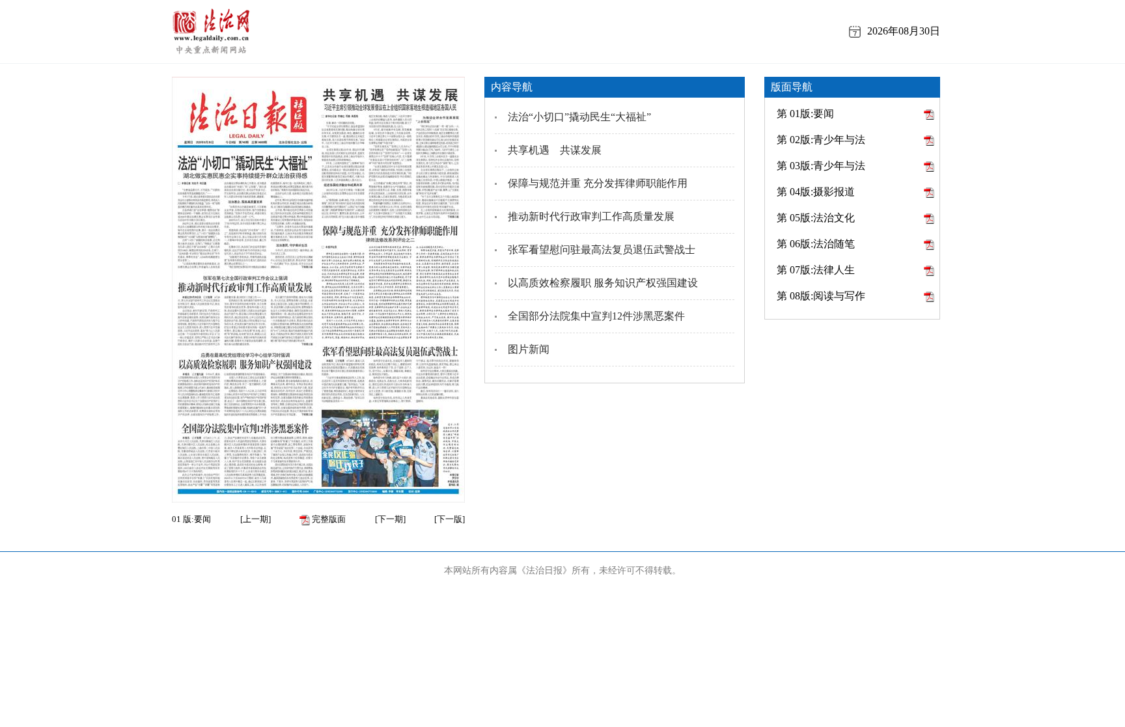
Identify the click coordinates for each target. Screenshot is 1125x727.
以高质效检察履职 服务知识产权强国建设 (603, 282)
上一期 (255, 519)
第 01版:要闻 (805, 113)
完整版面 (328, 519)
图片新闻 (528, 349)
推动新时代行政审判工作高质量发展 (591, 216)
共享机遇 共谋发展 (555, 150)
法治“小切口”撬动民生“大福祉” (579, 116)
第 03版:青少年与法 (821, 165)
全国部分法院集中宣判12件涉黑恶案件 (596, 316)
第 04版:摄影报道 (816, 191)
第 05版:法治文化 (816, 217)
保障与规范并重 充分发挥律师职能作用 (598, 183)
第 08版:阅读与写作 (821, 295)
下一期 (390, 519)
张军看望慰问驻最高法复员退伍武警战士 (601, 249)
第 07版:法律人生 (816, 269)
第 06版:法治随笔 (816, 243)
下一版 (449, 519)
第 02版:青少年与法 (821, 139)
